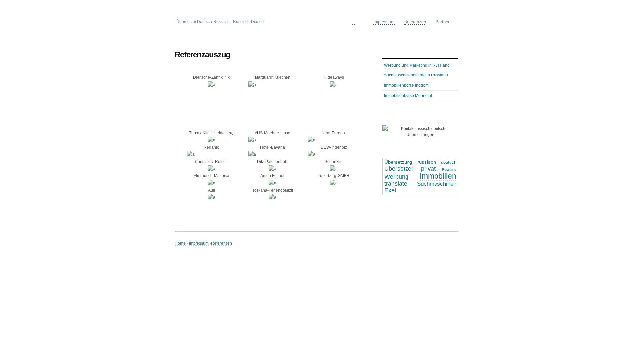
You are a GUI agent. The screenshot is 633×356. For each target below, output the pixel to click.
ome (358, 21)
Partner (442, 21)
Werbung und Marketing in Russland (417, 65)
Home (180, 243)
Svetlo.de (194, 11)
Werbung (396, 176)
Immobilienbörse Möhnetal (408, 95)
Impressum (199, 243)
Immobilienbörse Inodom (406, 85)
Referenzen (221, 243)
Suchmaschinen (436, 184)
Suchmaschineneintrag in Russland (416, 75)
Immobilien (438, 176)
